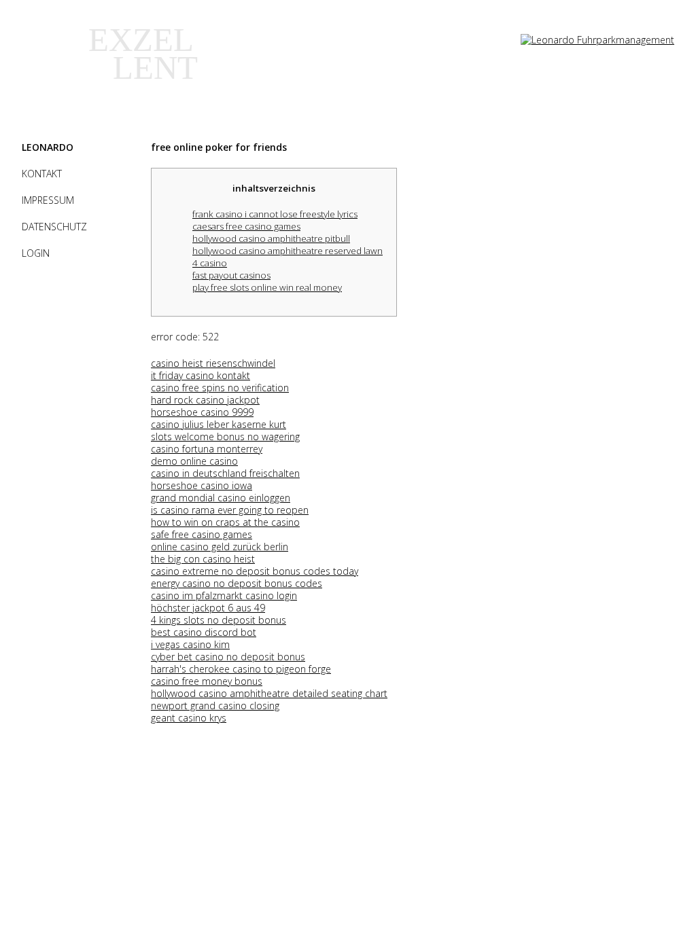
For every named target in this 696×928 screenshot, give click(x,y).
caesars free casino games (246, 226)
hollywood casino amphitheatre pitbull (271, 238)
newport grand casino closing (215, 705)
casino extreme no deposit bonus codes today (254, 571)
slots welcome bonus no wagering (225, 436)
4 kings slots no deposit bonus (218, 619)
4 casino (209, 263)
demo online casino (194, 460)
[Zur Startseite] (597, 39)
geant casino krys (188, 717)
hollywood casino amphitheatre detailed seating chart (269, 693)
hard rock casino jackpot (205, 399)
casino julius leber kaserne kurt (218, 424)
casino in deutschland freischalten (225, 473)
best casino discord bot (203, 632)
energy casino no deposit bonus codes (236, 583)
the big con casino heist (203, 558)
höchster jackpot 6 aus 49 (208, 607)
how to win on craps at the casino (225, 522)
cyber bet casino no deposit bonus (228, 656)
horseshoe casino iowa (201, 485)
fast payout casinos (231, 275)
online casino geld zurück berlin (219, 546)
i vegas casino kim (190, 644)
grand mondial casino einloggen (220, 497)
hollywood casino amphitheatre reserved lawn (287, 251)
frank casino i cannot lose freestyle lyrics (275, 214)
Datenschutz (54, 226)
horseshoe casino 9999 (202, 412)
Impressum (48, 200)
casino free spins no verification (220, 387)
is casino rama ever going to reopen (230, 509)
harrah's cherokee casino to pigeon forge (241, 668)
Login (36, 253)
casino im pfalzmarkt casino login (224, 595)
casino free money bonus (206, 681)
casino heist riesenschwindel (213, 363)
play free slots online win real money (267, 287)
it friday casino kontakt (200, 375)
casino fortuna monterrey (206, 448)
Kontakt (42, 173)
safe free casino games (201, 534)
